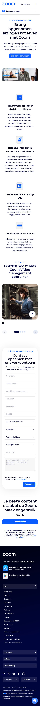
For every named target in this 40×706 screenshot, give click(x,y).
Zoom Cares (8, 625)
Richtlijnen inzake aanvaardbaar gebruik (13, 690)
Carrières (7, 603)
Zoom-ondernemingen (12, 639)
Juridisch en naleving (30, 690)
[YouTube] (13, 673)
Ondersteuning (9, 666)
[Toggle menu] (35, 4)
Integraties (8, 606)
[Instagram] (23, 673)
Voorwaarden (6, 687)
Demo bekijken (20, 522)
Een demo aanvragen (21, 56)
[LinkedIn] (4, 673)
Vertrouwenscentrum (21, 687)
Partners (7, 610)
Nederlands (8, 680)
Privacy (13, 687)
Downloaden (8, 652)
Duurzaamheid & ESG (11, 621)
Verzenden (29, 484)
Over (5, 586)
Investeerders (9, 614)
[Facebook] (18, 673)
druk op (6, 617)
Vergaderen (25, 4)
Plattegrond (31, 693)
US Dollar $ (26, 680)
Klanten (6, 595)
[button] (35, 332)
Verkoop (7, 659)
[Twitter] (9, 673)
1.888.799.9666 (27, 561)
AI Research (8, 636)
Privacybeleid (21, 479)
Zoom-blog (8, 592)
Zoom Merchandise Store (13, 643)
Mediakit (7, 628)
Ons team (7, 599)
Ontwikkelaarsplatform (12, 632)
